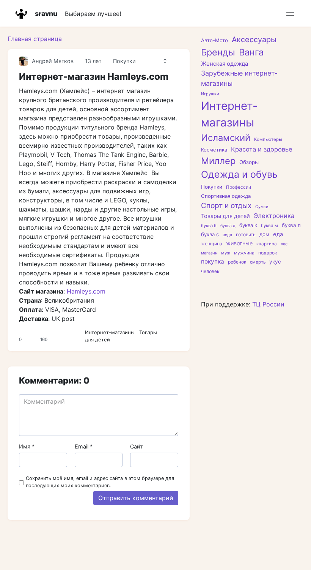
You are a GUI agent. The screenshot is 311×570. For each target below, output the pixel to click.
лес (284, 244)
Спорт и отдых (226, 205)
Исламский (225, 137)
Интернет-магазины (110, 332)
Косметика (214, 150)
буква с (210, 234)
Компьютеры (268, 139)
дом (264, 234)
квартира (266, 243)
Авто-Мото (214, 40)
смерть (257, 262)
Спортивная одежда (226, 196)
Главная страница (35, 39)
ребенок (237, 262)
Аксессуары (254, 39)
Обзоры (249, 162)
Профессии (238, 187)
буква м (269, 225)
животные (239, 243)
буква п (291, 225)
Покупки (124, 61)
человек (210, 271)
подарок (267, 253)
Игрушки (210, 93)
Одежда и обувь (239, 174)
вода (227, 234)
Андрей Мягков (53, 61)
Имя (27, 446)
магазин (209, 253)
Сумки (261, 206)
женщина (211, 243)
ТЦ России (268, 304)
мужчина (244, 253)
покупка (212, 261)
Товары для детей (225, 216)
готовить (246, 234)
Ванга (251, 52)
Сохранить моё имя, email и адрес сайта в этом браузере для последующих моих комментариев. (100, 481)
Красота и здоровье (261, 149)
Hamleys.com (86, 291)
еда (278, 234)
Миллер (218, 160)
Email (84, 446)
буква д (228, 225)
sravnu (46, 13)
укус (275, 262)
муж (225, 253)
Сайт (136, 446)
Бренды (218, 52)
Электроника (274, 215)
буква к (248, 225)
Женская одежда (224, 63)
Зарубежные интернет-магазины (239, 78)
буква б (209, 225)
